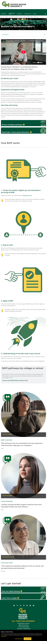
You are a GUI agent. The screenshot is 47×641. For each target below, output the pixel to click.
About (34, 13)
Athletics (21, 16)
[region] (23, 635)
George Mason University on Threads (21, 606)
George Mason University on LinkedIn (27, 606)
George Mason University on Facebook (14, 606)
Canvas (6, 16)
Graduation (36, 16)
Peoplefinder (16, 16)
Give (4, 16)
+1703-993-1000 (26, 628)
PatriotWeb (11, 16)
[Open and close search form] (45, 13)
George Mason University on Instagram (24, 606)
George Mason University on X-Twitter (17, 606)
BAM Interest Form (27, 195)
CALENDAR (28, 16)
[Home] (13, 4)
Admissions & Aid (12, 14)
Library (31, 16)
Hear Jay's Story (6, 434)
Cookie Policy (3, 636)
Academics (3, 13)
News (24, 16)
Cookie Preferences (19, 638)
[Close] (45, 632)
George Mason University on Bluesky (33, 606)
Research (19, 13)
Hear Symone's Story (7, 557)
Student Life (27, 13)
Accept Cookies (27, 638)
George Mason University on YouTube (30, 606)
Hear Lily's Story (6, 495)
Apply (1, 16)
